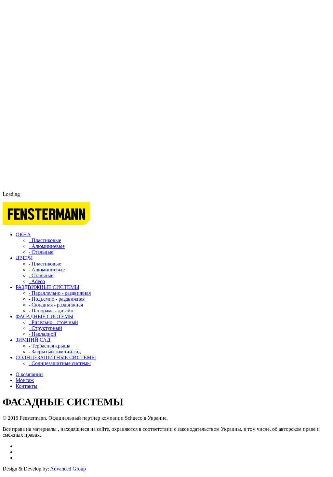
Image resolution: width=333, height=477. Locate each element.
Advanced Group (68, 468)
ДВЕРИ (24, 258)
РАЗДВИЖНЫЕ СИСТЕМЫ (47, 287)
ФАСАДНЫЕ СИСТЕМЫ (44, 316)
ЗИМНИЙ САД (33, 340)
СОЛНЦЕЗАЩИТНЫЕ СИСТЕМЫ (56, 357)
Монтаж (25, 380)
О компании (29, 374)
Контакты (26, 386)
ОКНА (23, 234)
